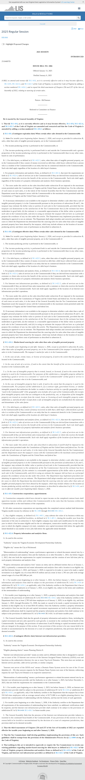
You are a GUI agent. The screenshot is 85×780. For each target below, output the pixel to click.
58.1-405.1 (40, 515)
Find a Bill (42, 24)
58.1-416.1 (22, 87)
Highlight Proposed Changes (17, 44)
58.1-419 (7, 84)
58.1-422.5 (29, 84)
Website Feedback (32, 761)
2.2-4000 (72, 738)
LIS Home (22, 761)
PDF (75, 29)
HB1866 (5, 37)
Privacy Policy (54, 761)
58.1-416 (32, 81)
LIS (15, 8)
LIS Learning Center (68, 2)
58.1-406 (37, 511)
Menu (79, 8)
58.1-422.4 (16, 84)
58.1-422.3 (36, 160)
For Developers (44, 761)
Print (81, 29)
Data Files (63, 761)
